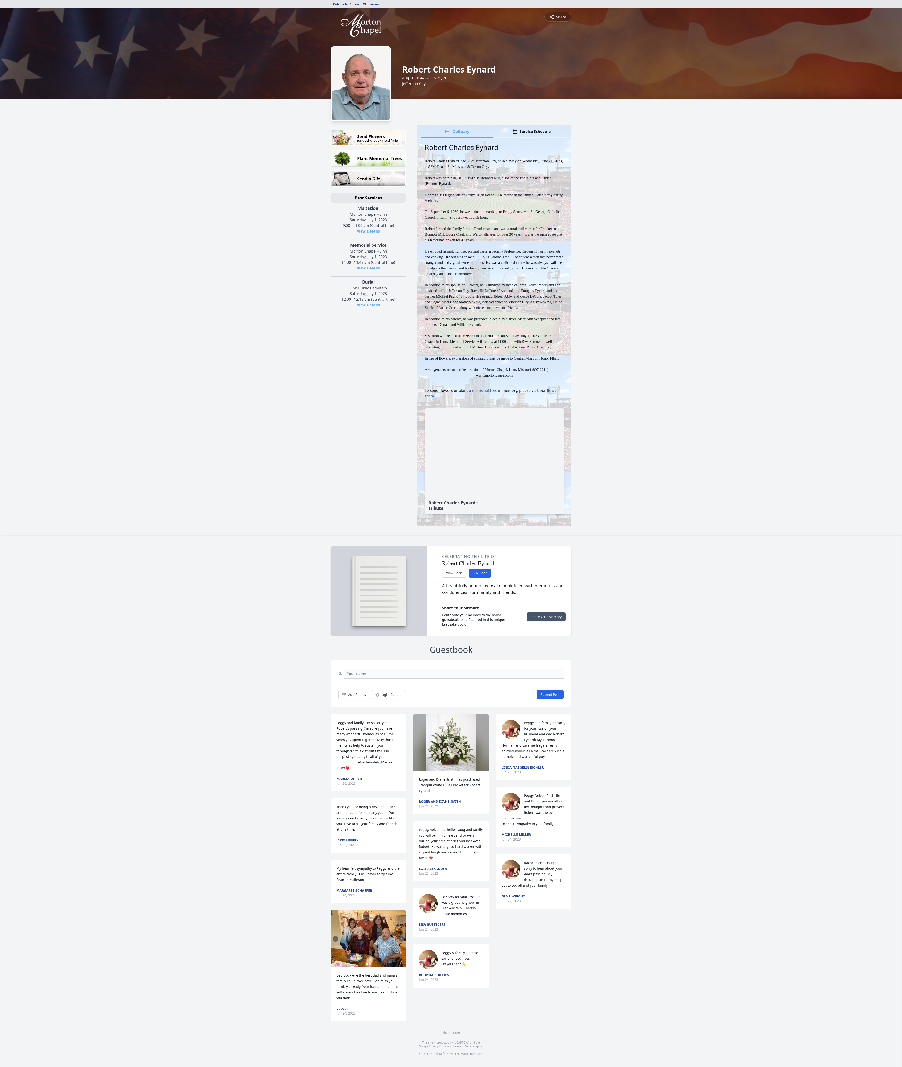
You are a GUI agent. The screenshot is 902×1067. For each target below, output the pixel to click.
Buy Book (480, 573)
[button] (368, 938)
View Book (454, 573)
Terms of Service (464, 1046)
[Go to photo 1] (367, 964)
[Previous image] (335, 939)
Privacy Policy (438, 1046)
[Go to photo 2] (370, 964)
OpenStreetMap (456, 1054)
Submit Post (550, 694)
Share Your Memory (546, 617)
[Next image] (401, 939)
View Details (368, 231)
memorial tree (484, 390)
